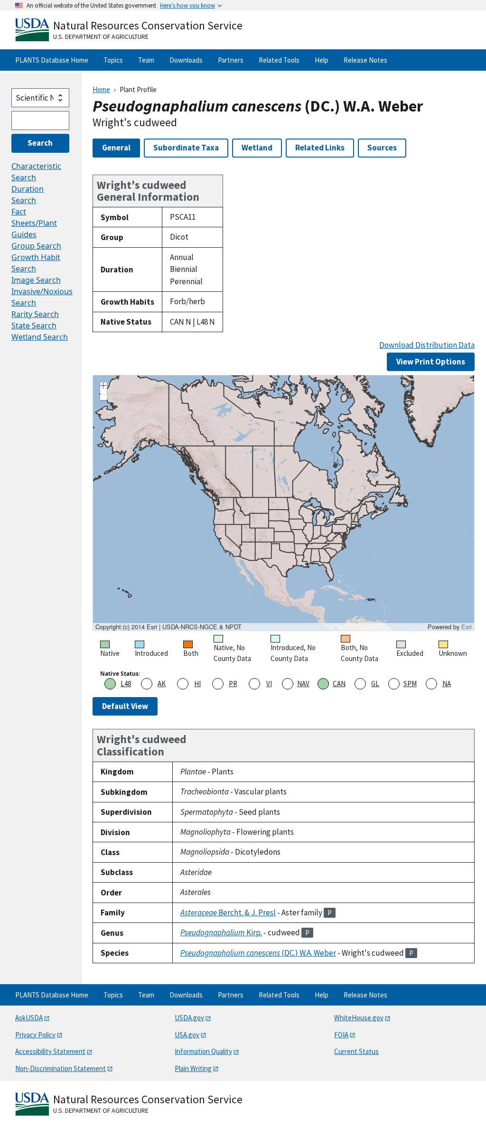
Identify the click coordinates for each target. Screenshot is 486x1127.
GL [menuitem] (375, 683)
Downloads (186, 60)
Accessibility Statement (50, 1051)
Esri (466, 626)
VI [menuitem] (269, 683)
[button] (103, 386)
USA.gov (187, 1034)
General (116, 147)
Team (146, 60)
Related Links (320, 147)
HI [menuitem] (197, 683)
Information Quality (203, 1051)
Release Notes (365, 60)
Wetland (257, 147)
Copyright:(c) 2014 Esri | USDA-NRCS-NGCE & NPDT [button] (168, 627)
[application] (283, 503)
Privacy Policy (35, 1034)
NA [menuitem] (446, 683)
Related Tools (279, 60)
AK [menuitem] (162, 683)
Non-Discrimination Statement (60, 1068)
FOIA (341, 1034)
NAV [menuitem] (303, 683)
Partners (230, 60)
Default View (125, 706)
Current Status (356, 1051)
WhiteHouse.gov (358, 1017)
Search (40, 143)
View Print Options (430, 361)
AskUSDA (29, 1017)
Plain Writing (193, 1068)
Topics (113, 60)
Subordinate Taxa (186, 147)
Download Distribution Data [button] (427, 345)
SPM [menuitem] (410, 683)
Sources (382, 147)
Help (321, 60)
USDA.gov (189, 1017)
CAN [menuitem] (339, 683)
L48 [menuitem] (126, 683)
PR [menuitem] (233, 683)
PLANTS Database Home (51, 60)
